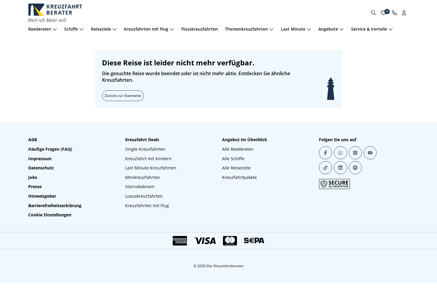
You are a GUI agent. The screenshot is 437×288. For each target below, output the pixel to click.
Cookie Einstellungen (49, 215)
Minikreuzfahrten (142, 177)
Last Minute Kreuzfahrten (150, 168)
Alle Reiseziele (236, 168)
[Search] (373, 12)
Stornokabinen (139, 186)
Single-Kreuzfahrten (145, 149)
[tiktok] (325, 167)
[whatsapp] (340, 152)
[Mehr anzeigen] (54, 29)
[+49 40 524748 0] (394, 12)
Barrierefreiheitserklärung (54, 205)
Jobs (32, 177)
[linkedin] (340, 167)
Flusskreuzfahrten (199, 29)
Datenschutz (41, 168)
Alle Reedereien (238, 149)
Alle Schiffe (233, 158)
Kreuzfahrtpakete (239, 177)
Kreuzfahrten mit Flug (147, 205)
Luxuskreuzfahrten (144, 196)
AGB (32, 139)
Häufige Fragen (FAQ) (50, 149)
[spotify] (355, 167)
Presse (35, 186)
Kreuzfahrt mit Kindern (148, 158)
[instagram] (355, 152)
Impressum (40, 158)
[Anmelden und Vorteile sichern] (404, 12)
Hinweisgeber (42, 196)
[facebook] (325, 152)
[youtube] (370, 152)
